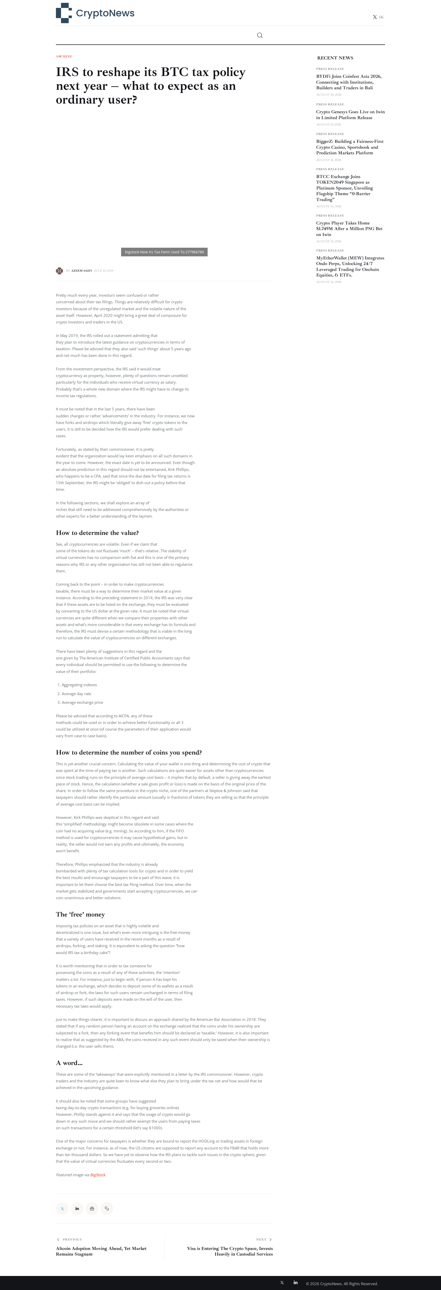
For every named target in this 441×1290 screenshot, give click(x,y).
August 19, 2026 (328, 125)
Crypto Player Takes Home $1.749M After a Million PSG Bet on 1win (349, 228)
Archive (64, 56)
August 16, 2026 (328, 160)
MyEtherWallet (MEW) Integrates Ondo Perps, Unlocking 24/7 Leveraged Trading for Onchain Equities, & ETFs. (350, 266)
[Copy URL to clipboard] (107, 1208)
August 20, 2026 (328, 95)
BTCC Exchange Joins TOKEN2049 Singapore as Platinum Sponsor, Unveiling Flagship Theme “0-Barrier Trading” (344, 188)
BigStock (97, 1174)
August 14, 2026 (328, 206)
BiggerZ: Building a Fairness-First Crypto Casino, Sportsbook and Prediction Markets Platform (350, 147)
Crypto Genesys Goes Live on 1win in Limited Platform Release (350, 114)
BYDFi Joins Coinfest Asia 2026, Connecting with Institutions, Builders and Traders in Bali (349, 82)
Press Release (330, 69)
